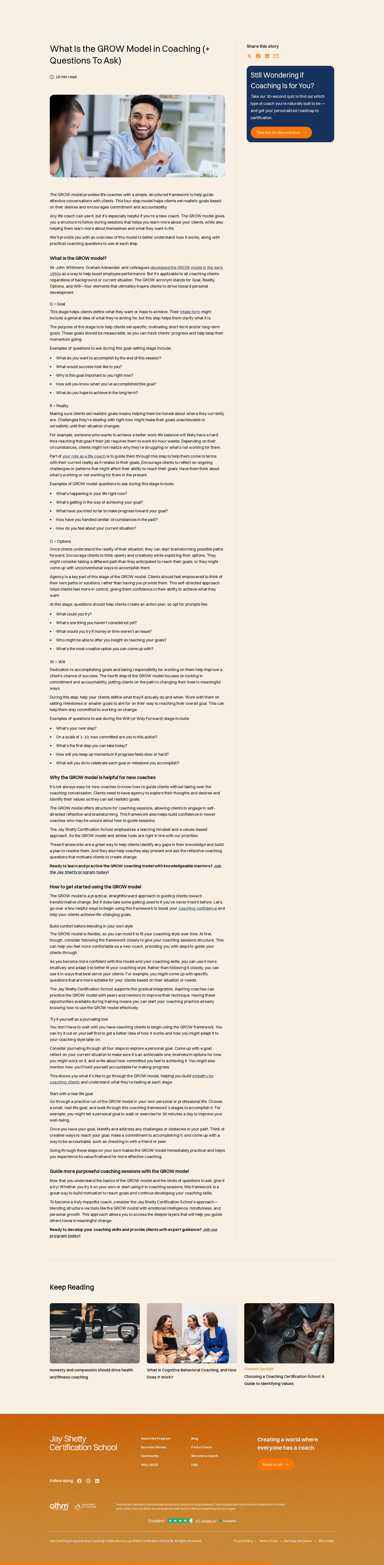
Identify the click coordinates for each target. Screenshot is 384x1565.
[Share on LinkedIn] (267, 56)
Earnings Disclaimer (298, 1541)
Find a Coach (201, 1447)
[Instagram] (88, 1481)
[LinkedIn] (97, 1481)
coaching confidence (197, 908)
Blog (194, 1439)
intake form (190, 311)
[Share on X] (249, 56)
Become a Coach (204, 1456)
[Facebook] (79, 1481)
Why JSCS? (149, 1465)
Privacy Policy (243, 1541)
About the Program (155, 1439)
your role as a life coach (84, 456)
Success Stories (153, 1447)
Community (150, 1456)
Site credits (326, 1541)
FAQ (194, 1465)
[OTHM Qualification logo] (59, 1506)
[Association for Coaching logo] (85, 1506)
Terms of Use (268, 1541)
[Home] (88, 1442)
